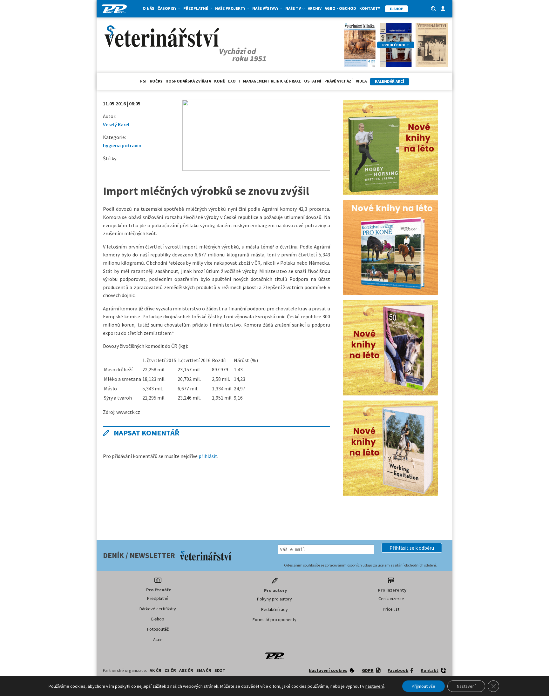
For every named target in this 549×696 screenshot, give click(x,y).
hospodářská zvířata (188, 81)
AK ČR (155, 670)
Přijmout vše (423, 686)
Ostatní (312, 81)
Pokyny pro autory (274, 599)
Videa (361, 81)
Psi (143, 81)
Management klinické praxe (272, 81)
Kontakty (369, 8)
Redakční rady (274, 609)
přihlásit (208, 456)
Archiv (315, 8)
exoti (234, 81)
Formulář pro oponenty (274, 619)
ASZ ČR (186, 670)
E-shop (157, 619)
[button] (412, 548)
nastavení (374, 686)
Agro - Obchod (340, 8)
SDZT (219, 670)
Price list (391, 609)
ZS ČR (170, 670)
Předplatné (157, 598)
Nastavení (466, 686)
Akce (158, 639)
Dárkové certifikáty (157, 609)
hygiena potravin (122, 145)
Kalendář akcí (389, 81)
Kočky (156, 81)
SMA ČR (203, 670)
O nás (148, 8)
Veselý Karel (116, 124)
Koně (219, 81)
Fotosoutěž (158, 629)
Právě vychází (338, 81)
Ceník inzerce (391, 598)
